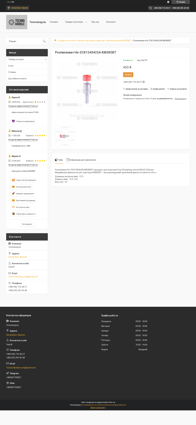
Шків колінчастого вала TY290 (25, 112)
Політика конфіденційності (115, 405)
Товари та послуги (74, 22)
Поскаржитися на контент (92, 405)
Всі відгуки (27, 224)
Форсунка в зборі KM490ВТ (23, 171)
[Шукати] (44, 41)
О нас (10, 66)
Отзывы (12, 72)
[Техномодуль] (16, 22)
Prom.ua (111, 402)
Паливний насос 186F (21, 146)
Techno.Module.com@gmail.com (23, 276)
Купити (128, 75)
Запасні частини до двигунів (91, 40)
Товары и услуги (16, 59)
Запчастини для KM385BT (119, 40)
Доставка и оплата (17, 78)
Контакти (111, 22)
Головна (54, 22)
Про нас (95, 22)
